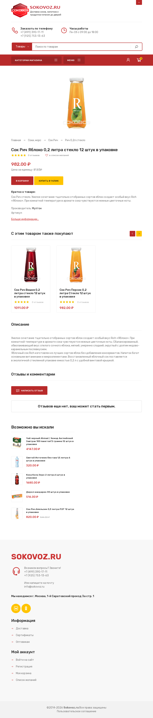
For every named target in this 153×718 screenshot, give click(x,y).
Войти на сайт (24, 659)
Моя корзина (23, 673)
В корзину (22, 181)
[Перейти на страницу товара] (30, 265)
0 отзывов (34, 155)
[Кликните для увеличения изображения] (76, 103)
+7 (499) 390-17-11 (32, 32)
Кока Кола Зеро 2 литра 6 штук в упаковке (45, 476)
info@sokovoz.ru (34, 586)
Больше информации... (25, 219)
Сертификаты (24, 635)
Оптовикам (22, 642)
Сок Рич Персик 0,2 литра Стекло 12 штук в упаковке (75, 293)
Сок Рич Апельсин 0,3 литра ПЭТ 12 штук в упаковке (50, 510)
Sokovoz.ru (71, 707)
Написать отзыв (32, 390)
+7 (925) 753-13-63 (33, 36)
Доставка (21, 628)
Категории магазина (28, 60)
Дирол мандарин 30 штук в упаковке (48, 492)
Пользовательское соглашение (76, 711)
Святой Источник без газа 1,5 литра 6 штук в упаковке (48, 459)
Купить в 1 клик (49, 181)
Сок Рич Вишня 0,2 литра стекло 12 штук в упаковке (29, 293)
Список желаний (25, 680)
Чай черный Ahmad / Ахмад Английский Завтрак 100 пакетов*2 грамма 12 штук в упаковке (50, 441)
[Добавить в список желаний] (57, 155)
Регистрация (23, 666)
